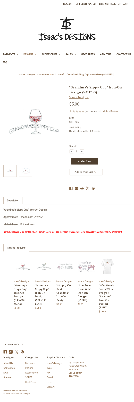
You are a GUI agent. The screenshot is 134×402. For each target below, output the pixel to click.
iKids (49, 368)
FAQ (5, 62)
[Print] (82, 188)
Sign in (103, 4)
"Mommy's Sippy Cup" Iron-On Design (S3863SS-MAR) (42, 295)
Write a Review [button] (110, 111)
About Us (105, 54)
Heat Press (88, 54)
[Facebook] (71, 188)
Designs (28, 54)
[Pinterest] (93, 188)
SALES (69, 54)
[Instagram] (11, 352)
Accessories (49, 54)
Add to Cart (22, 270)
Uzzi (49, 382)
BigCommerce (20, 391)
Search (67, 4)
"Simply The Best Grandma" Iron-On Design (64, 293)
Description (13, 200)
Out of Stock (86, 270)
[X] (87, 188)
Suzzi (50, 377)
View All (51, 387)
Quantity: (74, 146)
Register (115, 4)
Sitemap (7, 377)
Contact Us (124, 54)
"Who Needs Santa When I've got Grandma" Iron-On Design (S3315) (106, 296)
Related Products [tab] (16, 247)
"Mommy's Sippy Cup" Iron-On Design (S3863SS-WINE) (20, 295)
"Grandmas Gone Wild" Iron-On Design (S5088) (85, 293)
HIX (48, 372)
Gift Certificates (86, 4)
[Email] (76, 188)
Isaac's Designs (54, 363)
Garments (9, 54)
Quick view (23, 262)
